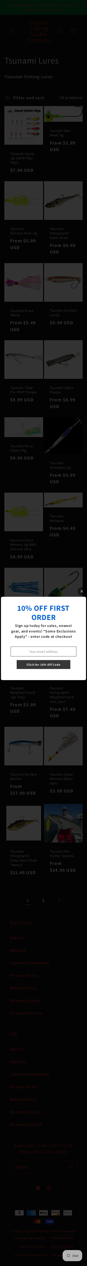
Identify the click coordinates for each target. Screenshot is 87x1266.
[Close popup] (82, 591)
